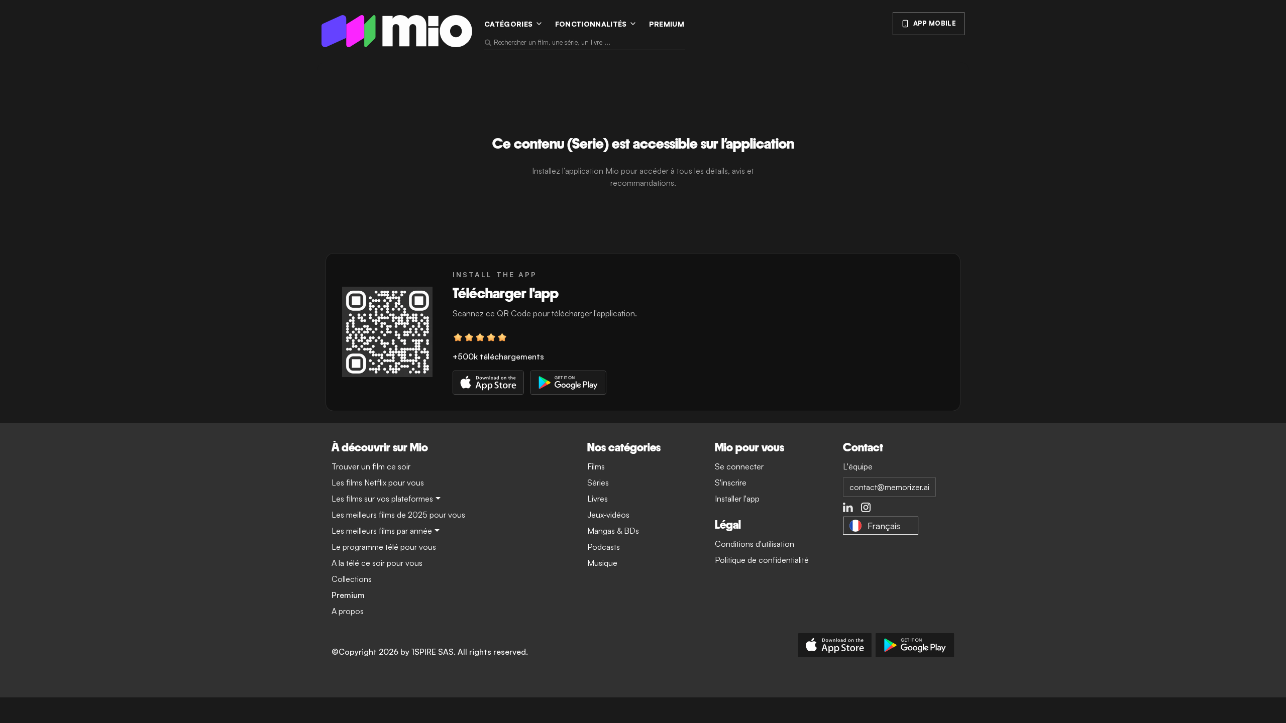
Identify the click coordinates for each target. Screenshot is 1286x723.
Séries (598, 482)
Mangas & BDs (613, 531)
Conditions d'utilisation (754, 544)
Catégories (508, 24)
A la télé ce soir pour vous (377, 563)
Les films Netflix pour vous (378, 482)
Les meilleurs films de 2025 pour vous (398, 515)
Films (596, 466)
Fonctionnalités (591, 24)
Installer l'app (737, 499)
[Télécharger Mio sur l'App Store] (835, 645)
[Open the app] (387, 332)
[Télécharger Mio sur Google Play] (915, 645)
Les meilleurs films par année (382, 531)
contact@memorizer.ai (889, 487)
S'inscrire (730, 482)
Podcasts (603, 547)
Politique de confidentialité (762, 560)
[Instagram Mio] (866, 508)
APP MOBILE (934, 23)
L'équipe (858, 466)
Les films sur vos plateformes (382, 499)
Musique (602, 563)
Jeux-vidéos (608, 515)
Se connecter (739, 466)
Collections (352, 579)
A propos (348, 611)
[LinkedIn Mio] (848, 508)
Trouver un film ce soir (371, 466)
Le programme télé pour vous (384, 547)
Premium (666, 24)
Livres (597, 499)
